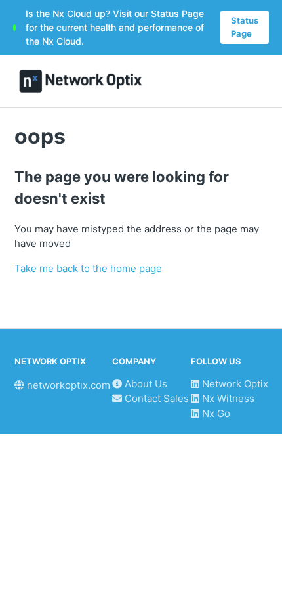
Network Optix (233, 384)
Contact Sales (155, 398)
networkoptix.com (67, 385)
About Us (144, 384)
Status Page (244, 27)
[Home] (81, 81)
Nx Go (214, 413)
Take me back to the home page (88, 268)
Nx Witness (226, 398)
